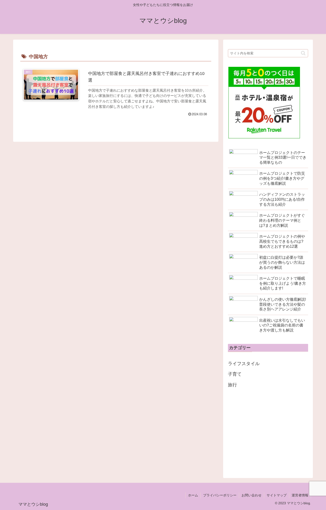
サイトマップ (277, 495)
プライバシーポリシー (220, 495)
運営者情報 (300, 495)
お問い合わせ (252, 495)
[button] (303, 53)
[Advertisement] (268, 431)
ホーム (193, 495)
